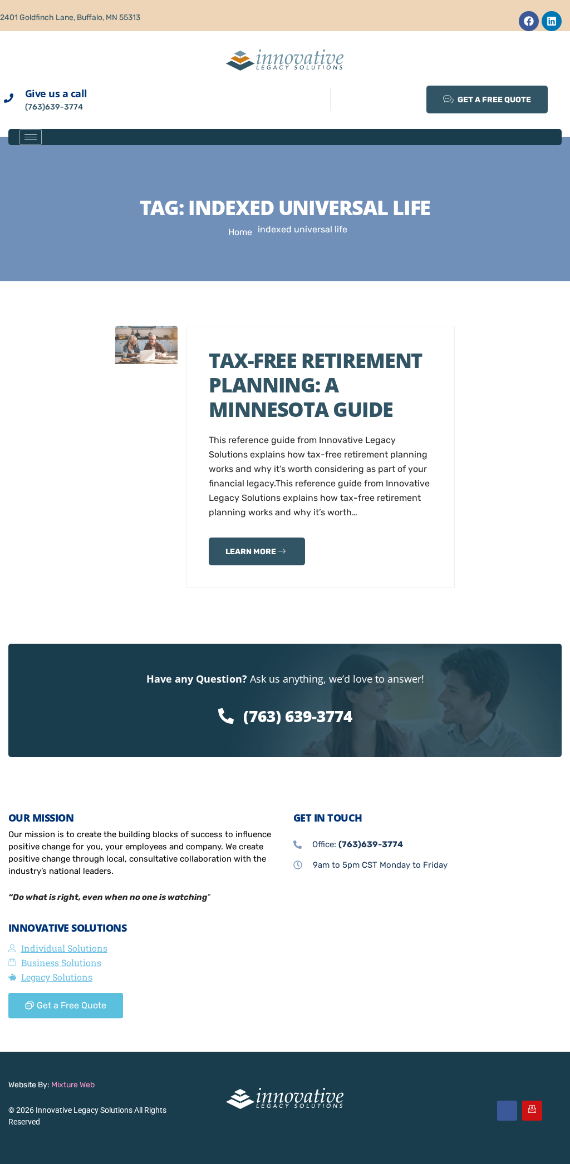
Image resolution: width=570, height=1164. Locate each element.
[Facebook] (529, 21)
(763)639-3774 (54, 107)
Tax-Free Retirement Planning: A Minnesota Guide (315, 385)
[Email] (532, 1111)
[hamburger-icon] (30, 137)
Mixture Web (73, 1085)
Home (240, 232)
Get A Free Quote (493, 100)
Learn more (251, 551)
